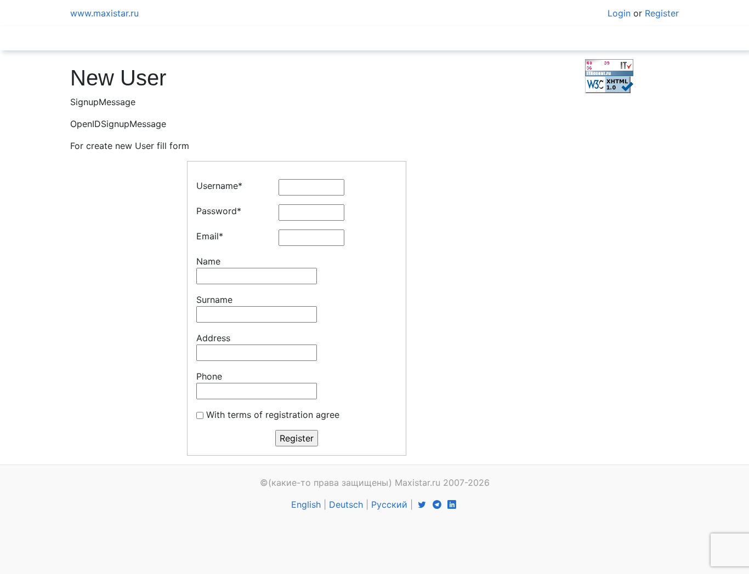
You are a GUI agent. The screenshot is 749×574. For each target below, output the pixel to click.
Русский (389, 504)
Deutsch (346, 504)
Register (662, 13)
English (306, 504)
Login (619, 13)
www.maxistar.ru (104, 13)
